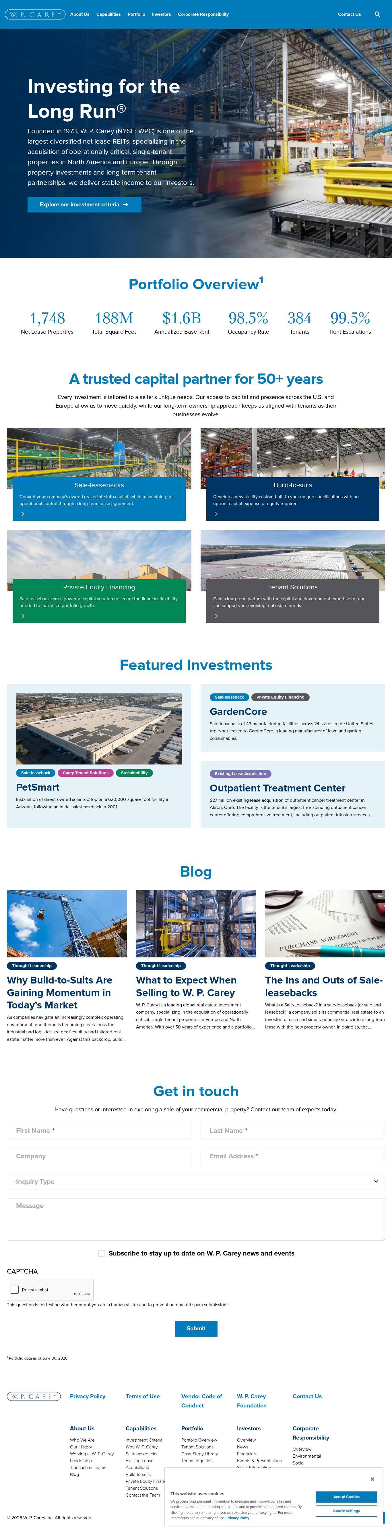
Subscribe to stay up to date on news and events (201, 1253)
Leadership (81, 1461)
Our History (81, 1447)
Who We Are (82, 1440)
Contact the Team (143, 1495)
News (242, 1447)
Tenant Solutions (142, 1488)
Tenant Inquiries (196, 1461)
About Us (82, 1428)
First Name (33, 1130)
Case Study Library (199, 1454)
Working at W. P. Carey (92, 1454)
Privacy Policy (87, 1396)
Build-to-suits (138, 1474)
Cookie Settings (346, 1511)
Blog (74, 1474)
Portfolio (192, 1428)
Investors (249, 1428)
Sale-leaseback (35, 772)
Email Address (232, 1156)
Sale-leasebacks (141, 1454)
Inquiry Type (35, 1181)
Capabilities (141, 1428)
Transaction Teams (88, 1468)
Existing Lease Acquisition (240, 773)
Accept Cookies (346, 1497)
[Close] (372, 1479)
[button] (349, 14)
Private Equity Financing (280, 697)
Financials (246, 1454)
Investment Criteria (144, 1440)
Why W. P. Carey (142, 1447)
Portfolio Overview (199, 1440)
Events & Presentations (259, 1461)
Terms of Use (143, 1396)
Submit (196, 1328)
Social (298, 1463)
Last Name (226, 1130)
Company (31, 1156)
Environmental (307, 1456)
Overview (246, 1440)
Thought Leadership (32, 965)
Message (30, 1205)
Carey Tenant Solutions (85, 772)
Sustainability (134, 772)
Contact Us (307, 1396)
